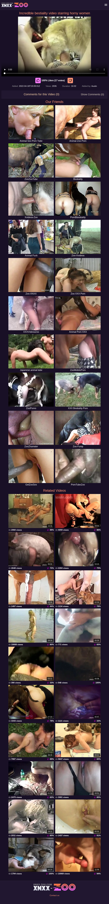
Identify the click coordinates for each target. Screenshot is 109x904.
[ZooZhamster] (31, 428)
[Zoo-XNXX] (31, 275)
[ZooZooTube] (31, 160)
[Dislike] (71, 80)
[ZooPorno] (31, 390)
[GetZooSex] (31, 466)
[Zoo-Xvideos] (78, 237)
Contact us (54, 895)
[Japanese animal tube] (31, 351)
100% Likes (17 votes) (53, 80)
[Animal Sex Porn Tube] (31, 122)
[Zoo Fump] (78, 428)
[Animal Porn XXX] (78, 313)
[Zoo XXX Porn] (78, 275)
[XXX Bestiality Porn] (78, 390)
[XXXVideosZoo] (31, 313)
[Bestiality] (78, 160)
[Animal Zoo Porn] (78, 122)
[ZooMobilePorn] (78, 351)
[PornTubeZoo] (78, 466)
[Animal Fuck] (31, 237)
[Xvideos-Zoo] (31, 199)
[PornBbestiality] (78, 199)
